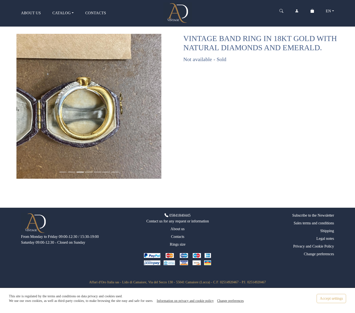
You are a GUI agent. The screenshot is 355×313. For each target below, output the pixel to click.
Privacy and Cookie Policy (313, 246)
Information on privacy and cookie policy (185, 301)
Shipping (327, 231)
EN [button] (328, 11)
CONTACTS (95, 13)
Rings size (177, 244)
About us (177, 229)
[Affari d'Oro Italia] (177, 12)
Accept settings (331, 298)
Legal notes (325, 238)
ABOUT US (31, 13)
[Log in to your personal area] (297, 13)
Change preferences (319, 254)
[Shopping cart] (312, 13)
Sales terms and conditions (314, 223)
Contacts (177, 237)
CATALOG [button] (61, 13)
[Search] (281, 13)
